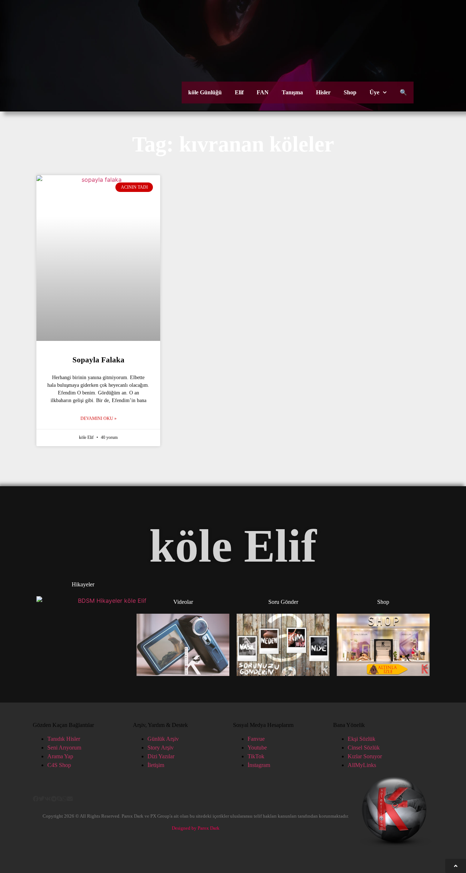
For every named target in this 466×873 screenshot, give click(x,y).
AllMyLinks (362, 765)
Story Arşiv (160, 747)
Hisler (323, 92)
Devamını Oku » (98, 418)
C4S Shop (59, 765)
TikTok (256, 756)
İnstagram (259, 765)
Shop (350, 92)
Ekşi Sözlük (361, 739)
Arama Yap (60, 756)
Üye (374, 92)
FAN (263, 92)
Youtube (257, 747)
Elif (239, 92)
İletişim (155, 765)
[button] (36, 798)
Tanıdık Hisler (63, 739)
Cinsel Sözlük (364, 747)
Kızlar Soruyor (365, 756)
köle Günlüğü (205, 92)
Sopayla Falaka (98, 359)
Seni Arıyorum (64, 747)
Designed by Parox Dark (196, 828)
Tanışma (292, 92)
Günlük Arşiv (163, 739)
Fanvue (256, 739)
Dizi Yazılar (160, 756)
